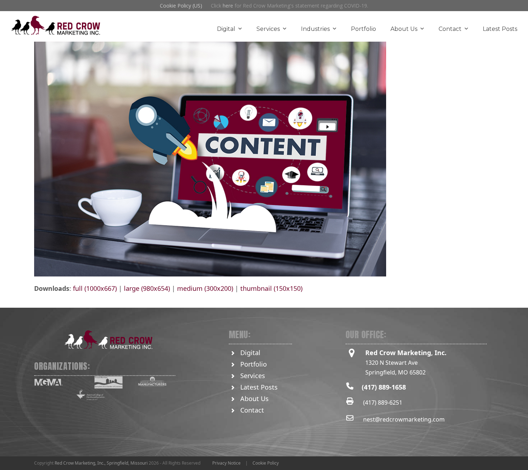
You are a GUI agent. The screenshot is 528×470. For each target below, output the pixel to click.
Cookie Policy (266, 463)
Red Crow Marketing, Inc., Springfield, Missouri (101, 463)
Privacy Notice (226, 463)
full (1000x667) (95, 288)
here (228, 5)
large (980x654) (147, 288)
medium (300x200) (205, 288)
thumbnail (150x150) (271, 288)
